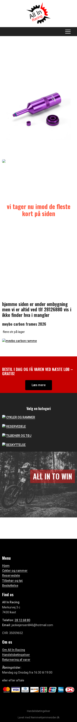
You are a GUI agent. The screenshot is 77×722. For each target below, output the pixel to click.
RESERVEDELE (16, 426)
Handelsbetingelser (16, 654)
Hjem (6, 565)
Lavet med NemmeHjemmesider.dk (38, 717)
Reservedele (11, 575)
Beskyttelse (10, 585)
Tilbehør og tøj (12, 580)
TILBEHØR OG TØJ (18, 435)
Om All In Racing (13, 650)
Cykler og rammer (15, 570)
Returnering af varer (16, 659)
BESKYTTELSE (16, 445)
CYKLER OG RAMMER (20, 417)
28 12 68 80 (22, 620)
